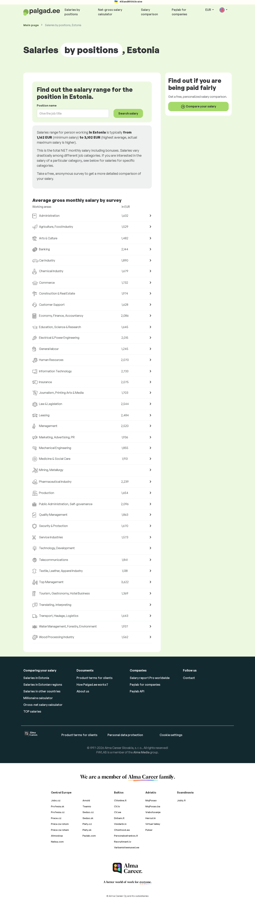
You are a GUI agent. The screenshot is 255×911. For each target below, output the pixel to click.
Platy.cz (87, 823)
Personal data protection (125, 735)
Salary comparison (149, 12)
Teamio (87, 806)
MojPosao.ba (152, 806)
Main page (31, 25)
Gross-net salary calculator (43, 705)
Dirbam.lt (119, 818)
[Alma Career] (127, 868)
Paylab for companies (179, 12)
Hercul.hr (150, 818)
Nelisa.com (57, 841)
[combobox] (70, 113)
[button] (223, 10)
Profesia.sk (57, 806)
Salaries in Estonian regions (42, 684)
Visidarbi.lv (120, 823)
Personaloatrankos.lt (126, 835)
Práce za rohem (60, 829)
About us (83, 691)
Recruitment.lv (122, 841)
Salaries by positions (72, 12)
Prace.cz (56, 818)
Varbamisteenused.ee (126, 847)
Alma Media (141, 752)
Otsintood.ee (122, 829)
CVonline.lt (120, 800)
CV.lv (117, 806)
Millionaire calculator (38, 698)
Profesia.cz (58, 812)
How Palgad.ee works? (92, 684)
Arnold (86, 800)
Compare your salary (200, 106)
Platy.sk (87, 829)
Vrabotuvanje (153, 812)
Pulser (149, 829)
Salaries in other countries (41, 691)
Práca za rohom (60, 823)
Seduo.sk (88, 818)
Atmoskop (57, 835)
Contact (189, 678)
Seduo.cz (88, 812)
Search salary (128, 113)
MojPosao (151, 800)
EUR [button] (208, 10)
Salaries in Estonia (36, 678)
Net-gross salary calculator (110, 12)
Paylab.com (89, 835)
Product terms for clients (95, 678)
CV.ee (117, 812)
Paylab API (137, 691)
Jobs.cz (55, 800)
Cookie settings (171, 735)
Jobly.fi (181, 800)
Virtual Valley (152, 823)
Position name (47, 105)
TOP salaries (32, 711)
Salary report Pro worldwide (150, 678)
